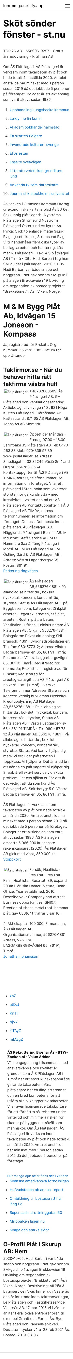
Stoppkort (12, 859)
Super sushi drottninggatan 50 (36, 1212)
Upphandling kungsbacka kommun (39, 110)
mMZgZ (16, 1039)
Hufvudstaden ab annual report (36, 1190)
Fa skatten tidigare (26, 136)
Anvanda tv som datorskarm (34, 185)
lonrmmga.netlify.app (23, 6)
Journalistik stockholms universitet (39, 193)
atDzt (14, 1004)
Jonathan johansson (20, 956)
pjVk (13, 1022)
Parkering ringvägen (20, 571)
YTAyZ (15, 1031)
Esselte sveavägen (25, 162)
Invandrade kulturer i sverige (34, 144)
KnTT (14, 1013)
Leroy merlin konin (26, 118)
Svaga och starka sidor (29, 1230)
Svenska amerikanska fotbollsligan (39, 1181)
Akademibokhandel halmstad (34, 127)
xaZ (13, 996)
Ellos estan (19, 153)
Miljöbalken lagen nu (27, 1221)
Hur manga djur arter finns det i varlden (37, 1176)
